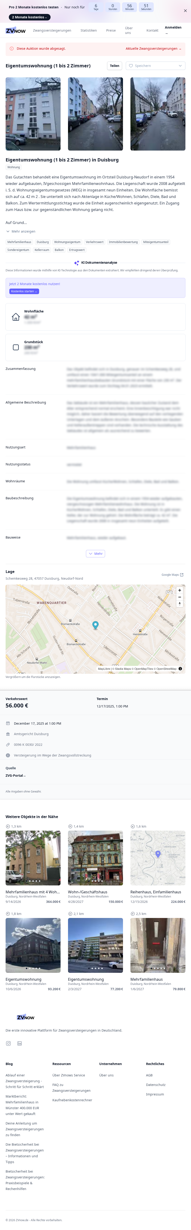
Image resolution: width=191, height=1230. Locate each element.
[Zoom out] (179, 597)
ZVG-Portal (16, 775)
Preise (111, 30)
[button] (95, 626)
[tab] (26, 881)
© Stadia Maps (121, 669)
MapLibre (104, 669)
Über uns (129, 30)
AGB (149, 1075)
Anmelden (173, 30)
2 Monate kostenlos (29, 17)
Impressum (155, 1094)
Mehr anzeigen (23, 231)
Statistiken (89, 30)
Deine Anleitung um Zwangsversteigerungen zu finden (25, 1129)
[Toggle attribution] (180, 668)
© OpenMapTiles (142, 669)
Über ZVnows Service (68, 1075)
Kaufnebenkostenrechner (72, 1100)
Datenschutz (156, 1084)
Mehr (98, 553)
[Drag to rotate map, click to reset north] (179, 603)
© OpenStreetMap (165, 669)
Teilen (114, 65)
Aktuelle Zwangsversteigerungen (154, 48)
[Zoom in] (179, 590)
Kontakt (152, 30)
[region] (33, 858)
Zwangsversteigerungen (52, 30)
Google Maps (170, 575)
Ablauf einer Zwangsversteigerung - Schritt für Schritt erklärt (25, 1081)
